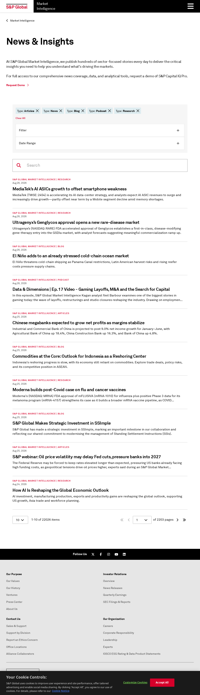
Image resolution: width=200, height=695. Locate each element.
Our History (13, 588)
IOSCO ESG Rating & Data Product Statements (131, 653)
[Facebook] (101, 554)
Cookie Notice (61, 691)
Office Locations (16, 647)
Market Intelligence (22, 20)
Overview (109, 581)
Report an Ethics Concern (22, 640)
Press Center (14, 602)
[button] (37, 110)
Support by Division (18, 633)
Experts (108, 647)
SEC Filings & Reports (116, 602)
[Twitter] (93, 554)
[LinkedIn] (124, 554)
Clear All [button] (20, 118)
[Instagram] (108, 554)
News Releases (112, 588)
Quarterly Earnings (114, 595)
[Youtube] (116, 554)
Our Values (13, 581)
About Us (11, 609)
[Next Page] (177, 520)
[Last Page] (184, 520)
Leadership (110, 640)
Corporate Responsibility (118, 633)
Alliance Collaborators (20, 653)
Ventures (11, 595)
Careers (108, 626)
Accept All (162, 682)
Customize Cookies (135, 682)
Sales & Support (16, 626)
